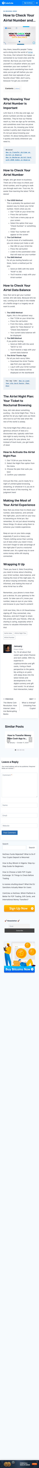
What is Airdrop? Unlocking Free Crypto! (29, 703)
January (18, 646)
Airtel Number (9, 637)
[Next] (30, 739)
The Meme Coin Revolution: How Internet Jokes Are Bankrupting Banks (10, 706)
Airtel (30, 52)
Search (5, 844)
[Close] (37, 1462)
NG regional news (10, 11)
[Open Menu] (37, 3)
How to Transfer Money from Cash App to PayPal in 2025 (19, 738)
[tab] (15, 749)
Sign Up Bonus (28, 3)
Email (5, 815)
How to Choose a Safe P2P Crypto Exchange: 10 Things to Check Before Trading (18, 875)
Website (6, 826)
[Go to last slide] (8, 739)
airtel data (8, 633)
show (17, 88)
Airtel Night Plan (20, 633)
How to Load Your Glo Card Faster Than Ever (18, 383)
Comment (7, 775)
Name (5, 805)
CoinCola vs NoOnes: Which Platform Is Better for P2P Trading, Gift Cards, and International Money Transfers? (18, 896)
